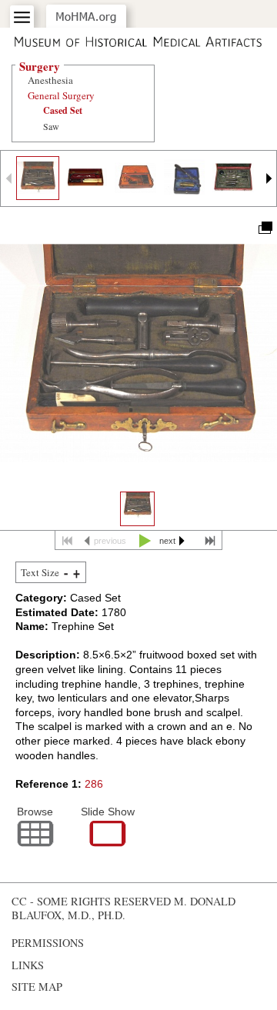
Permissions (48, 942)
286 (94, 784)
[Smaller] (65, 573)
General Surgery (61, 95)
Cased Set (62, 110)
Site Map (37, 986)
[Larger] (76, 573)
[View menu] (22, 17)
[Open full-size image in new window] (264, 226)
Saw (51, 126)
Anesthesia (50, 80)
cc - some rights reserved (91, 901)
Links (28, 965)
